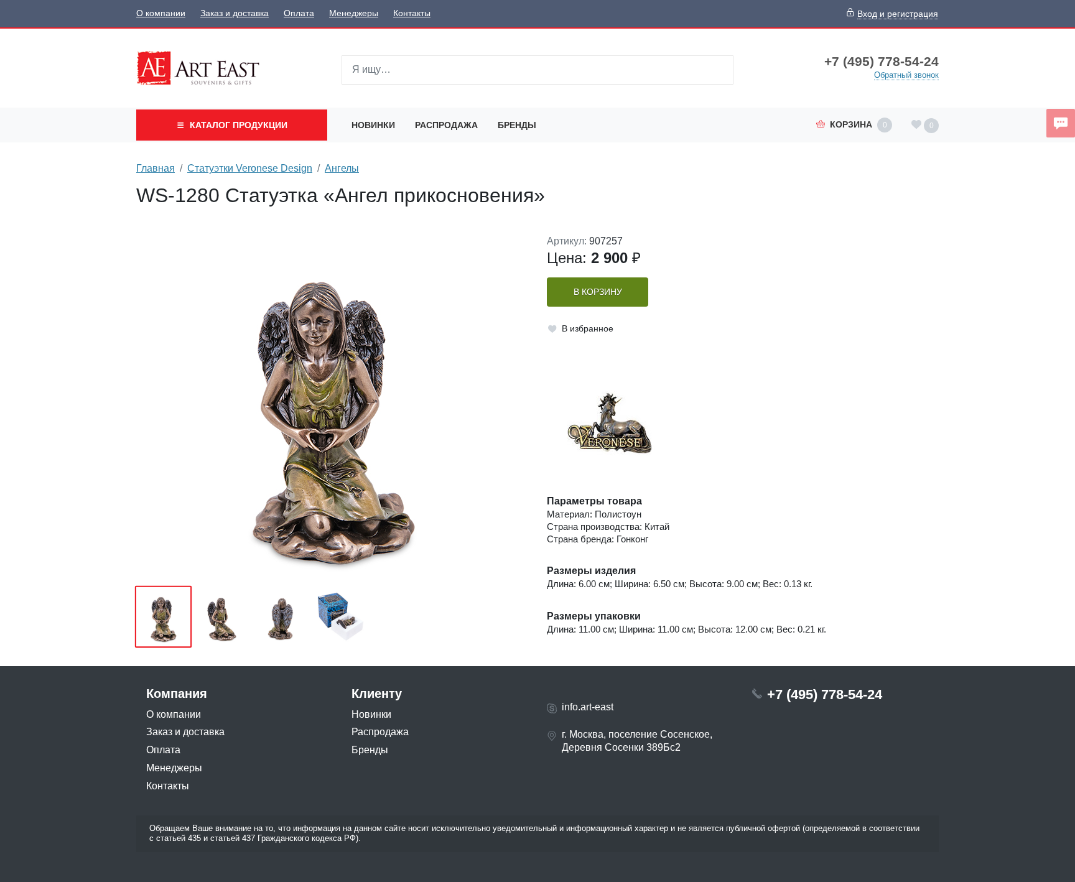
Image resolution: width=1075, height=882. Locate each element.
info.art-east (587, 707)
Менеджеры (353, 13)
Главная (155, 168)
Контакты (411, 13)
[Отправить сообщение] (1060, 123)
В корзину (598, 292)
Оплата (299, 13)
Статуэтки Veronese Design (249, 168)
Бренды (517, 125)
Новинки (373, 125)
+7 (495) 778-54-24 (881, 61)
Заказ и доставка (234, 13)
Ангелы (342, 168)
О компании (160, 13)
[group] (332, 406)
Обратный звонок (906, 75)
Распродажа (446, 125)
